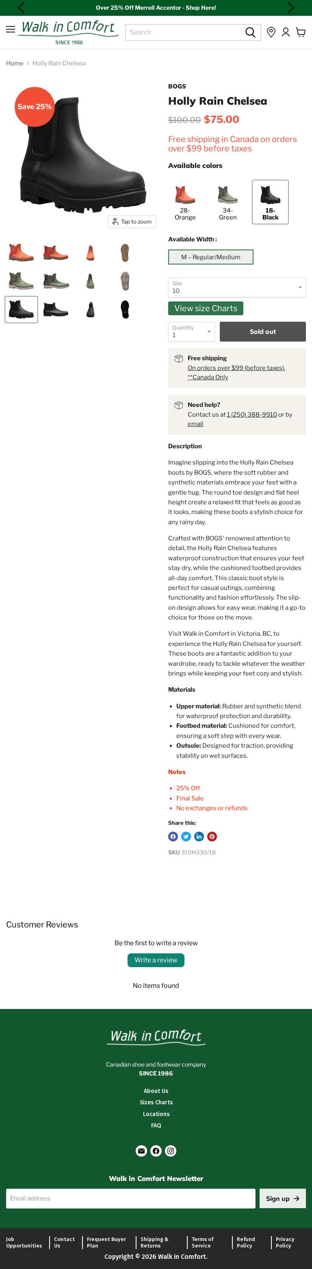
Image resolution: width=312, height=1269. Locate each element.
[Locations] (271, 32)
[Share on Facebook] (173, 836)
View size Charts (205, 308)
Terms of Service (202, 1242)
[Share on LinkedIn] (199, 836)
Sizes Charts (156, 1102)
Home (15, 63)
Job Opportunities (24, 1242)
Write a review (156, 960)
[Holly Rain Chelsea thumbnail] (21, 253)
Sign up (278, 1198)
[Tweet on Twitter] (186, 836)
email (196, 424)
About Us (156, 1091)
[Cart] (301, 32)
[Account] (286, 32)
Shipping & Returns (155, 1242)
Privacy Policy (285, 1242)
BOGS (177, 86)
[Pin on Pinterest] (212, 836)
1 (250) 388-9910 (252, 414)
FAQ (156, 1125)
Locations (156, 1114)
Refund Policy (246, 1242)
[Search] (249, 32)
